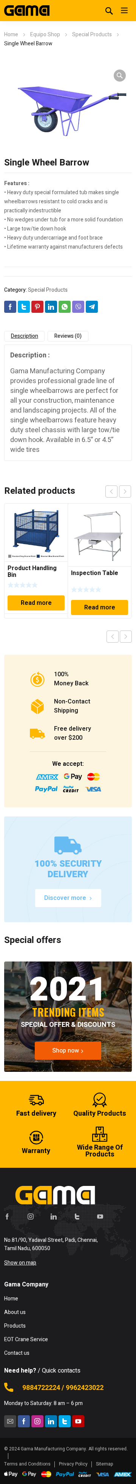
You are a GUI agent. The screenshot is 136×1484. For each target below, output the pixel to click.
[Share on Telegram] (92, 307)
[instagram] (31, 1216)
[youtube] (100, 1216)
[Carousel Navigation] (118, 491)
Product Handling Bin (32, 572)
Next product (126, 637)
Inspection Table (94, 573)
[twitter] (77, 1216)
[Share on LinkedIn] (51, 307)
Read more (36, 603)
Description (24, 336)
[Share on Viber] (78, 307)
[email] (10, 1421)
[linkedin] (54, 1216)
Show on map (20, 1263)
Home (11, 35)
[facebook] (7, 1216)
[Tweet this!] (24, 307)
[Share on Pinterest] (37, 307)
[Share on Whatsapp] (65, 307)
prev (111, 491)
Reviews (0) (68, 336)
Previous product (113, 637)
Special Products (92, 35)
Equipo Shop (45, 35)
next (125, 491)
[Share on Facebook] (10, 307)
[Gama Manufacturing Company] (26, 10)
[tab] (24, 336)
